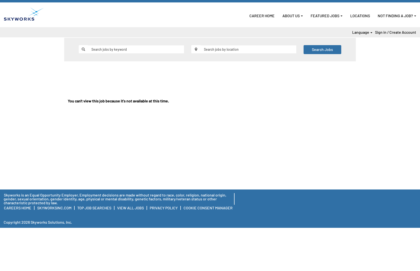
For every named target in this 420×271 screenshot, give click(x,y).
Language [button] (361, 32)
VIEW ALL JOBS (130, 207)
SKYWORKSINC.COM (54, 207)
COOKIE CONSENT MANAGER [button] (208, 207)
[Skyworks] (24, 14)
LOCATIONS (360, 15)
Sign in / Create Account (395, 32)
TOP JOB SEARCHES (94, 207)
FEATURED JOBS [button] (325, 15)
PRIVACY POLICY (164, 207)
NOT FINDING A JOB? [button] (396, 15)
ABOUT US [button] (291, 15)
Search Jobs (322, 49)
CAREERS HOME (17, 207)
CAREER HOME (262, 15)
